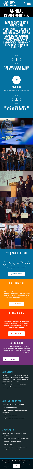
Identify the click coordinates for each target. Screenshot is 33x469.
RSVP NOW (16, 87)
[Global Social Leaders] (13, 3)
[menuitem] (23, 3)
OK (17, 465)
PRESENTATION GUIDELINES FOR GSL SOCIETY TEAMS (16, 68)
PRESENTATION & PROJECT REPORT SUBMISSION (16, 108)
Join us (4, 387)
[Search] (23, 3)
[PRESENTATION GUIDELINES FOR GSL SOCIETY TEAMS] (16, 59)
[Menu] (28, 3)
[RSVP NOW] (16, 80)
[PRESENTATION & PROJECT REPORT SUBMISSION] (16, 99)
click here (9, 444)
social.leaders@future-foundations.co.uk (18, 438)
